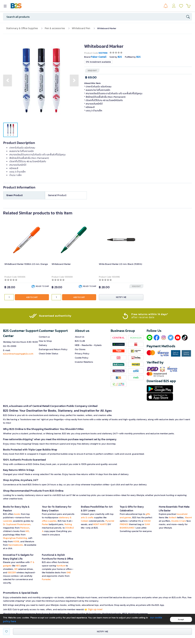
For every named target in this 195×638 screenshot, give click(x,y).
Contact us (44, 337)
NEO (18, 565)
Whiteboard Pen (81, 28)
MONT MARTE (100, 524)
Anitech (173, 517)
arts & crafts (87, 517)
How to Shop (45, 341)
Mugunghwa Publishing (15, 538)
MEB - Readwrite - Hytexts (88, 345)
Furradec (46, 579)
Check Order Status (48, 353)
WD (16, 569)
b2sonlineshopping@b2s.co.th (18, 353)
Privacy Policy (82, 353)
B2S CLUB (80, 341)
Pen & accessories (55, 28)
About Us (79, 337)
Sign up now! (95, 609)
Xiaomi (188, 517)
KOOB (16, 541)
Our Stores (80, 349)
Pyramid (109, 521)
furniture (61, 565)
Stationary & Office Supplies (22, 28)
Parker (45, 524)
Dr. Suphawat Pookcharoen (16, 524)
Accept (181, 619)
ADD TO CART (32, 297)
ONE (68, 572)
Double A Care (178, 521)
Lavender (7, 521)
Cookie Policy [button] (81, 357)
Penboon (24, 527)
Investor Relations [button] (84, 362)
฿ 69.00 (91, 77)
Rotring (68, 524)
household (182, 514)
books (17, 514)
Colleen (84, 521)
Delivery (43, 345)
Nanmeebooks (15, 545)
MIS (27, 531)
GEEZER (12, 572)
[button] (7, 80)
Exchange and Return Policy (53, 349)
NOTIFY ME (121, 297)
